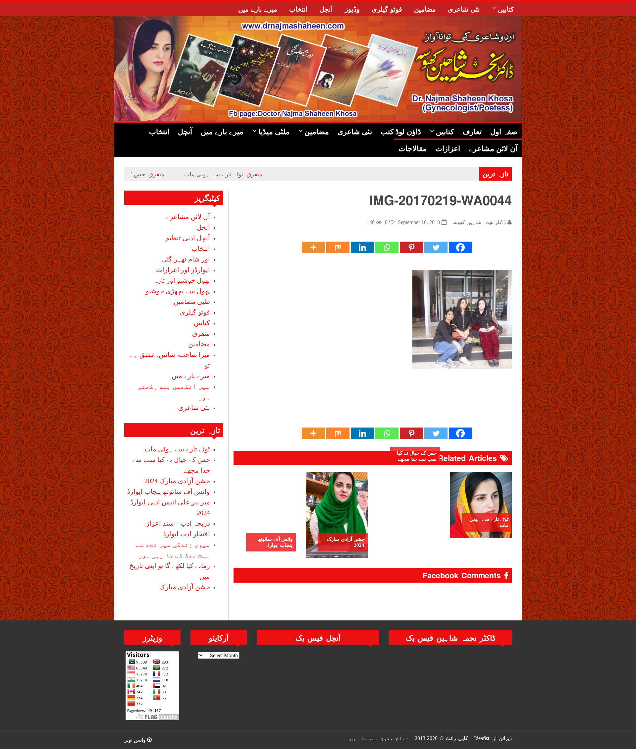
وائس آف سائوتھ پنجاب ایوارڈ (275, 542)
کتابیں (202, 322)
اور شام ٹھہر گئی (185, 259)
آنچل (203, 227)
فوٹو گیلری (195, 312)
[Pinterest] (411, 247)
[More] (313, 247)
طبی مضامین (192, 301)
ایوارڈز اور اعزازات (183, 269)
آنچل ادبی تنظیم (187, 238)
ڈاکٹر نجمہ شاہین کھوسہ (478, 222)
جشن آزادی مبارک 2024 (345, 542)
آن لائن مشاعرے (188, 216)
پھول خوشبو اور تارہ (182, 280)
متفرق (287, 173)
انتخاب (200, 248)
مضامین (199, 344)
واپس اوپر (135, 740)
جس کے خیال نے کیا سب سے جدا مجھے (417, 456)
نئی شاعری (194, 407)
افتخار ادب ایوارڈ (186, 534)
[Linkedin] (362, 247)
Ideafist (481, 738)
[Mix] (337, 247)
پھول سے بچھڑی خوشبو (178, 291)
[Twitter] (436, 247)
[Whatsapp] (386, 247)
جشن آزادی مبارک (184, 587)
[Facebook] (460, 247)
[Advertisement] (391, 405)
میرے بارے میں (191, 375)
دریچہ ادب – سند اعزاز (178, 523)
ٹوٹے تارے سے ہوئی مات (246, 173)
